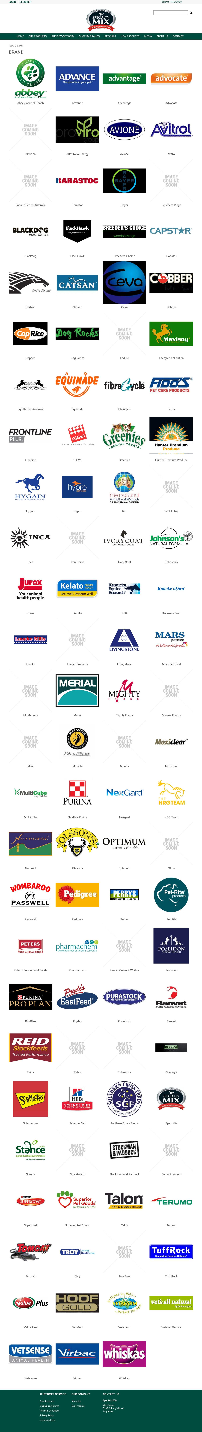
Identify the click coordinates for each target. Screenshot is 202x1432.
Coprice (31, 358)
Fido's (171, 409)
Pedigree (77, 919)
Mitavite (77, 766)
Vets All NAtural (171, 1327)
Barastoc (77, 205)
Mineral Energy (171, 715)
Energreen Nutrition (171, 358)
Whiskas (124, 1378)
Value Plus (30, 1327)
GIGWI (77, 460)
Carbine (31, 307)
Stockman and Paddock (124, 1174)
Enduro (124, 358)
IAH (124, 511)
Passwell (30, 919)
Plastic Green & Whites (124, 970)
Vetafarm (124, 1327)
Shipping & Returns (49, 1406)
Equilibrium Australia (31, 409)
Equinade (77, 409)
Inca (30, 562)
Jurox (30, 613)
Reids (30, 1072)
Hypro (77, 511)
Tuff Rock (171, 1276)
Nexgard (124, 817)
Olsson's (77, 868)
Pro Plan (30, 1021)
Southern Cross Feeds (124, 1123)
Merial (77, 715)
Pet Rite (171, 919)
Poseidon (171, 970)
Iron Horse (77, 562)
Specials (110, 36)
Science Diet (77, 1123)
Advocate (171, 103)
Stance (30, 1174)
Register (25, 2)
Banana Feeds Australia (30, 205)
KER (124, 613)
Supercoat (30, 1225)
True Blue (125, 1276)
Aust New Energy (78, 154)
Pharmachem (77, 970)
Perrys (124, 919)
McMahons (30, 715)
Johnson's (171, 562)
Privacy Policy (47, 1415)
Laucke (30, 664)
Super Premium (171, 1174)
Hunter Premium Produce (171, 460)
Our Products (38, 36)
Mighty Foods (124, 715)
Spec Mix (171, 1123)
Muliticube (30, 817)
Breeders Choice (124, 256)
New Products (130, 36)
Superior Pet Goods (77, 1225)
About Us (162, 36)
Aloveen (31, 154)
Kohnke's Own (171, 613)
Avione (124, 154)
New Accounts (47, 1401)
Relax (77, 1072)
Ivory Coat (124, 562)
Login (12, 2)
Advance (77, 103)
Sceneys (171, 1072)
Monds (124, 766)
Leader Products (77, 664)
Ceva (124, 307)
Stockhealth (77, 1174)
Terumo (171, 1225)
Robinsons (124, 1072)
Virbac (77, 1378)
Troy (77, 1276)
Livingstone (124, 664)
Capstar (171, 256)
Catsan (77, 307)
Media (148, 36)
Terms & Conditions (49, 1410)
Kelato (78, 613)
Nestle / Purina (77, 817)
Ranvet (171, 1021)
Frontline (30, 460)
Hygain (30, 511)
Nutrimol (30, 868)
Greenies (124, 460)
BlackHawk (77, 256)
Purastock (124, 1021)
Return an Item (47, 1420)
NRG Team (171, 817)
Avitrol (171, 154)
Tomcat (31, 1276)
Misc (30, 766)
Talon (124, 1225)
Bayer (124, 205)
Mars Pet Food (171, 664)
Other (171, 868)
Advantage (124, 103)
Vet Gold (77, 1327)
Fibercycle (124, 409)
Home (20, 36)
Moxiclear (171, 766)
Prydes (77, 1021)
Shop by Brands (89, 36)
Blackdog (30, 256)
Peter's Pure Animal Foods (30, 970)
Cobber (171, 307)
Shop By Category (62, 36)
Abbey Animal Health (30, 103)
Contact (178, 36)
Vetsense (30, 1378)
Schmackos (30, 1123)
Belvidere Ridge (171, 205)
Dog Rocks (77, 358)
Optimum (124, 868)
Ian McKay (171, 511)
